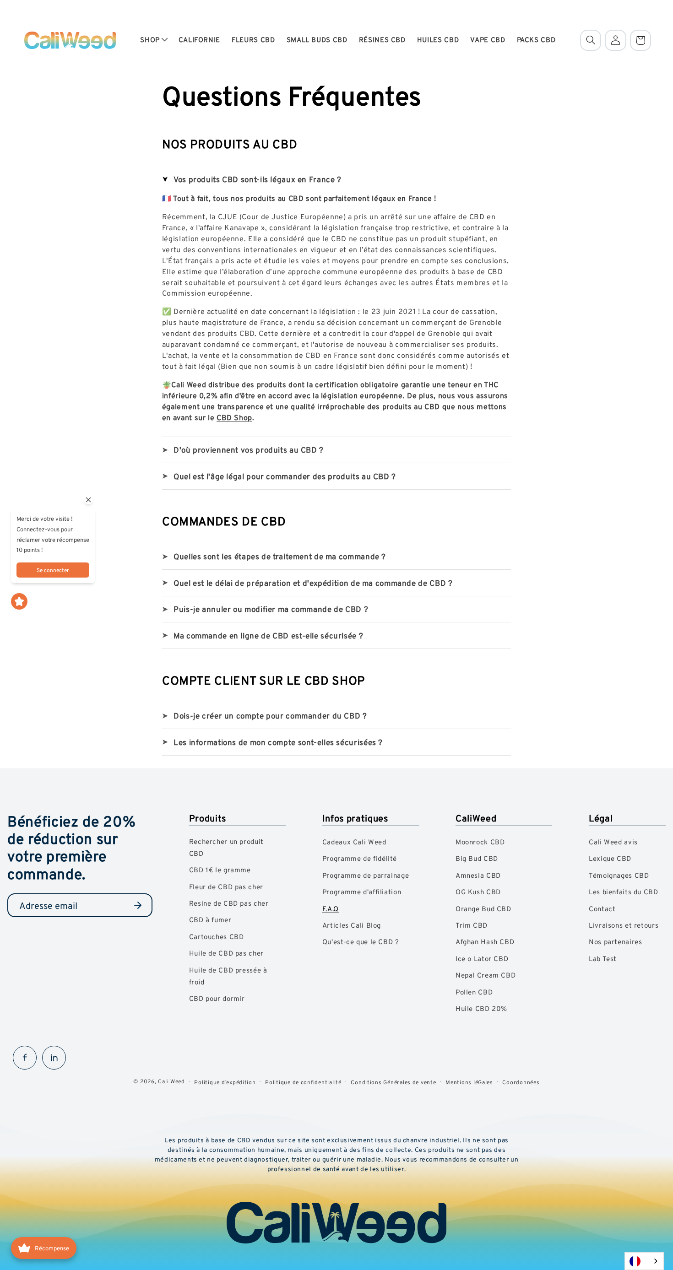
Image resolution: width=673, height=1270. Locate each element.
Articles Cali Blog (351, 925)
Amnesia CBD (478, 875)
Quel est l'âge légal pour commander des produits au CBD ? (285, 476)
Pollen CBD (474, 992)
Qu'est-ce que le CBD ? (360, 941)
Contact (602, 908)
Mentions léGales (469, 1082)
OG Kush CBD (478, 891)
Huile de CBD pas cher (226, 953)
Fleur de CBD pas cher (226, 886)
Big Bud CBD (477, 858)
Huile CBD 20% (481, 1008)
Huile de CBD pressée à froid (228, 976)
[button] (154, 40)
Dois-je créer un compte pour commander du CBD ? (270, 715)
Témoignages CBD (619, 875)
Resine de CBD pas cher (229, 903)
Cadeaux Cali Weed (354, 842)
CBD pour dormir (217, 998)
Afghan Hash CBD (485, 941)
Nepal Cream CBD (486, 975)
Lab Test (603, 958)
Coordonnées (520, 1082)
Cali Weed (171, 1081)
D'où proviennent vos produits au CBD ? (249, 449)
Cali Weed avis (613, 842)
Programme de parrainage (365, 875)
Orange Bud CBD (483, 908)
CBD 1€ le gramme (220, 870)
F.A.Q (330, 908)
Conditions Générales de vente (393, 1082)
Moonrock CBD (480, 842)
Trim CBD (472, 925)
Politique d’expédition (224, 1082)
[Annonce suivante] (646, 9)
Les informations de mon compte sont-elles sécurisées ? (278, 742)
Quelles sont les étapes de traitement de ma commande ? (280, 556)
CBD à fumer (210, 919)
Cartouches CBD (216, 936)
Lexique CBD (610, 858)
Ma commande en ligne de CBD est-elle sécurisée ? (268, 635)
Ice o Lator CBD (482, 958)
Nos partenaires (615, 941)
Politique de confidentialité (303, 1082)
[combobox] (644, 1261)
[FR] (644, 1261)
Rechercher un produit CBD (226, 847)
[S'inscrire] (137, 905)
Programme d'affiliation (362, 891)
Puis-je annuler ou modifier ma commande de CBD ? (271, 609)
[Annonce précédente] (27, 9)
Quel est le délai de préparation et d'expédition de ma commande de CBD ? (313, 583)
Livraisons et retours (623, 925)
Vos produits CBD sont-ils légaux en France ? (258, 179)
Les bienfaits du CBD (623, 891)
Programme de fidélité (359, 858)
